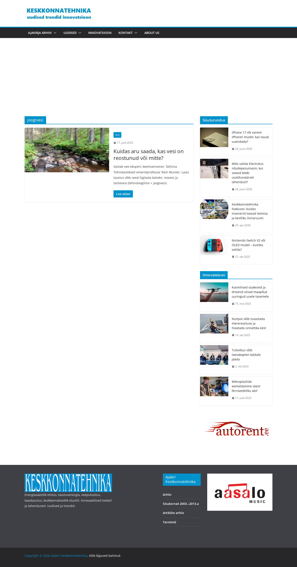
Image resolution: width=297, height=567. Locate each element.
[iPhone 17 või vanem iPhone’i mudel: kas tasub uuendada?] (214, 142)
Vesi (117, 134)
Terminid (169, 522)
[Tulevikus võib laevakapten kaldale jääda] (214, 359)
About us (151, 33)
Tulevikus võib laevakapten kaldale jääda (246, 354)
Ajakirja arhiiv (40, 33)
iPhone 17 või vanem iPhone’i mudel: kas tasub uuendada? (250, 137)
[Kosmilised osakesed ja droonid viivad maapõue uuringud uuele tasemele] (214, 296)
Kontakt (125, 33)
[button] (54, 33)
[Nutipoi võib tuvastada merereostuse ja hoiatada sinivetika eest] (214, 328)
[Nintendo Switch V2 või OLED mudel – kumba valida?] (214, 249)
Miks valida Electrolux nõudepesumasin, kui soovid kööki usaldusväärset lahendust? (247, 173)
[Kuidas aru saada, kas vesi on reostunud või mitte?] (67, 150)
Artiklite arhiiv (173, 513)
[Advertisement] (148, 83)
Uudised (70, 33)
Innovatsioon (100, 33)
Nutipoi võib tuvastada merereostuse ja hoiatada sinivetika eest (249, 323)
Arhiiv (167, 494)
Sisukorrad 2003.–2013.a (181, 504)
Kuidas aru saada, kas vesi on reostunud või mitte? (148, 154)
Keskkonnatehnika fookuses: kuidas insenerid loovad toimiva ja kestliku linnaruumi (250, 211)
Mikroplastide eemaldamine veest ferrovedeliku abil (246, 386)
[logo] (68, 476)
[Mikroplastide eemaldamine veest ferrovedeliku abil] (214, 391)
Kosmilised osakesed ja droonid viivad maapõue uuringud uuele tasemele (250, 291)
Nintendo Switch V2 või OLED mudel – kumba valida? (248, 245)
